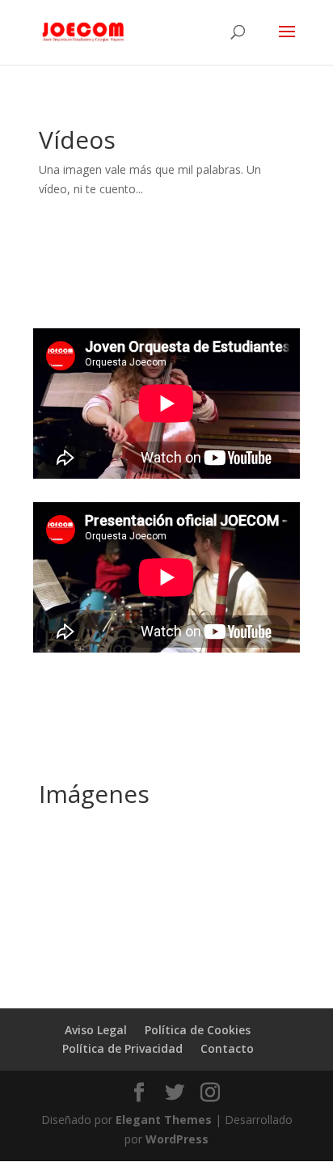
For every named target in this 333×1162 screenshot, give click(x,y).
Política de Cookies (198, 1029)
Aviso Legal (96, 1029)
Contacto (227, 1048)
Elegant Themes (164, 1119)
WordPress (177, 1139)
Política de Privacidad (122, 1048)
